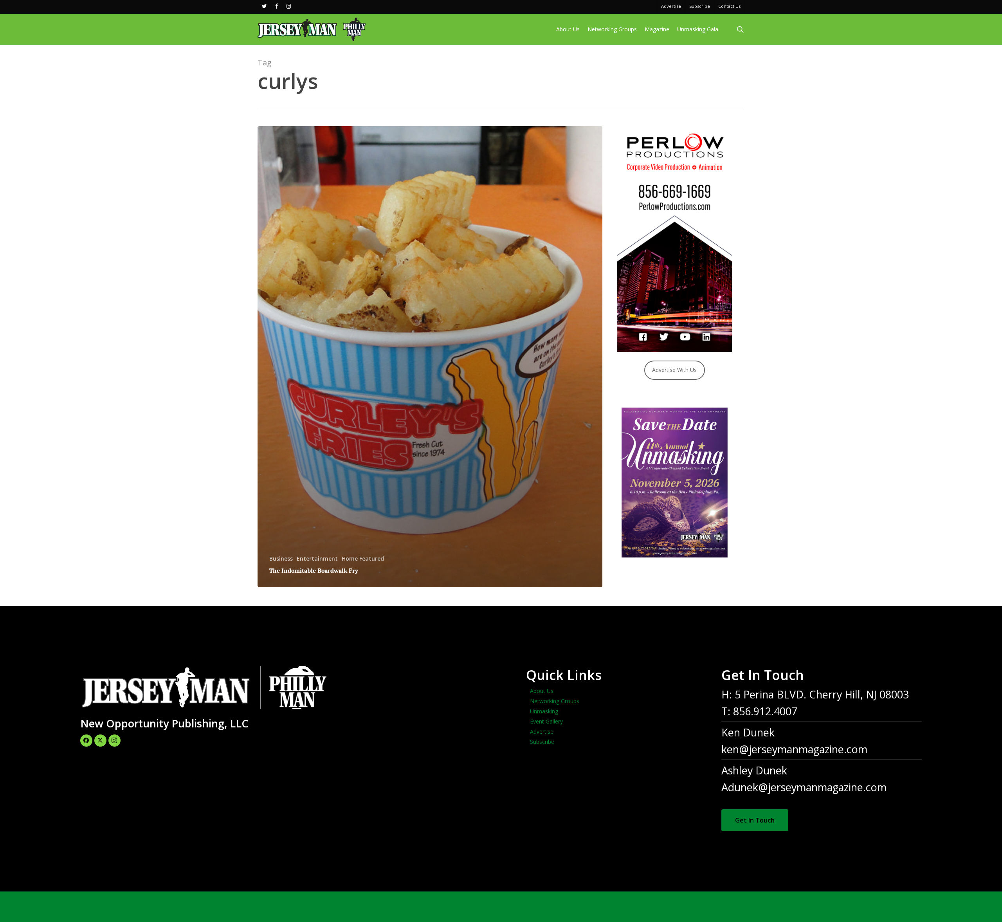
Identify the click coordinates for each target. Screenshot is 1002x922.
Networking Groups (554, 701)
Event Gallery (546, 721)
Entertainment (317, 558)
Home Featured (363, 558)
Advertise (541, 731)
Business (281, 558)
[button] (755, 820)
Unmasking (544, 711)
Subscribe (542, 741)
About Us (541, 691)
